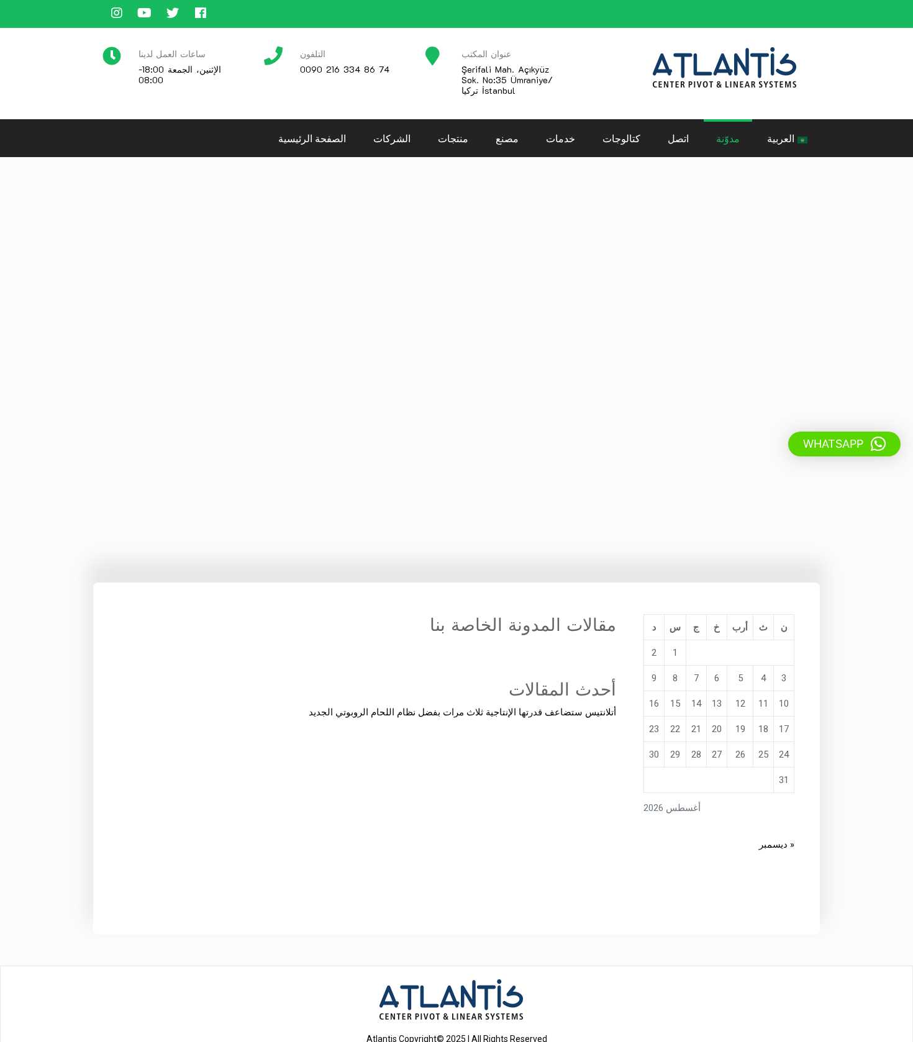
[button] (844, 444)
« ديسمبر (776, 844)
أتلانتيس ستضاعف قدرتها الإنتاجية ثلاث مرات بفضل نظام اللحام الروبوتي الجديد (462, 712)
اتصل (678, 138)
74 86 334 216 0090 (344, 69)
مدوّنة (728, 138)
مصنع (507, 138)
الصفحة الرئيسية (312, 138)
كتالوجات (621, 138)
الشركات (392, 138)
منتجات (453, 138)
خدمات (560, 138)
